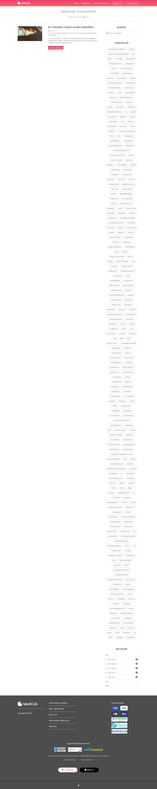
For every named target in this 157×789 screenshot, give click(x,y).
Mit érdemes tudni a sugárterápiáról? (71, 27)
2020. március (112, 668)
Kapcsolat (53, 726)
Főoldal (76, 3)
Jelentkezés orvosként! (58, 702)
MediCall (74, 33)
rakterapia (52, 35)
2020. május (111, 672)
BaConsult (53, 714)
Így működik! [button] (86, 3)
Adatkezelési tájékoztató (59, 720)
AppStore (90, 770)
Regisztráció (118, 3)
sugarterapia (82, 33)
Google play (69, 770)
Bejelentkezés (133, 3)
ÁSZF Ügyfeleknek (56, 708)
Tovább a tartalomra (55, 48)
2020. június (111, 677)
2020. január (112, 659)
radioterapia (92, 33)
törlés (87, 17)
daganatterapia (55, 33)
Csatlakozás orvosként (101, 3)
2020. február (112, 664)
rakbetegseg (65, 33)
